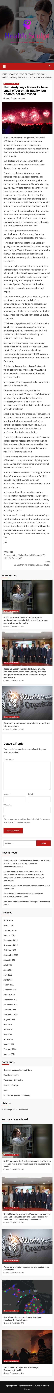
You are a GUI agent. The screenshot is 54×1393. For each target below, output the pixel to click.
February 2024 (10, 1049)
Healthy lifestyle (11, 1085)
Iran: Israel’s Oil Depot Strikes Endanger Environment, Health (27, 903)
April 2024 (8, 1039)
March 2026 (9, 925)
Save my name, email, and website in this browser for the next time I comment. (27, 821)
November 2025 (11, 945)
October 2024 (10, 1009)
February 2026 (10, 930)
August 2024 (9, 1019)
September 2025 (11, 955)
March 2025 (9, 985)
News (6, 1090)
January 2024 (9, 1054)
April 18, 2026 (16, 626)
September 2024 (11, 1014)
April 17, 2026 (16, 680)
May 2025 (8, 975)
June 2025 (8, 970)
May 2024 (8, 1034)
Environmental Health (11, 84)
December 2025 (11, 940)
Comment (9, 759)
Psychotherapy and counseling (17, 1095)
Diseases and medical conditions (18, 1070)
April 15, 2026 (16, 1323)
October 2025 (10, 950)
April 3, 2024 (17, 98)
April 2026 (8, 920)
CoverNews (39, 1385)
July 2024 (8, 1024)
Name (7, 794)
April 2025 (8, 980)
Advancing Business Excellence (15, 1109)
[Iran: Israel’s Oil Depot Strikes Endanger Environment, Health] (27, 1347)
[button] (4, 66)
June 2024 (8, 1029)
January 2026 (9, 935)
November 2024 (11, 1004)
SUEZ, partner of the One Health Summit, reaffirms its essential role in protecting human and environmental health (26, 620)
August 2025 (9, 960)
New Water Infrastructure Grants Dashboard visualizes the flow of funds (23, 895)
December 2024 (11, 999)
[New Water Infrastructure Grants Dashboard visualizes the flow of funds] (27, 1297)
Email (31, 794)
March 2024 (9, 1044)
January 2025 (9, 994)
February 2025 (10, 990)
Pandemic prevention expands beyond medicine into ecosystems (27, 887)
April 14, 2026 (16, 1373)
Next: (32, 563)
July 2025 (8, 965)
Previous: (24, 555)
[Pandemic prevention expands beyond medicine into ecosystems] (27, 703)
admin (8, 98)
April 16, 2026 (16, 729)
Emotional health (11, 1075)
